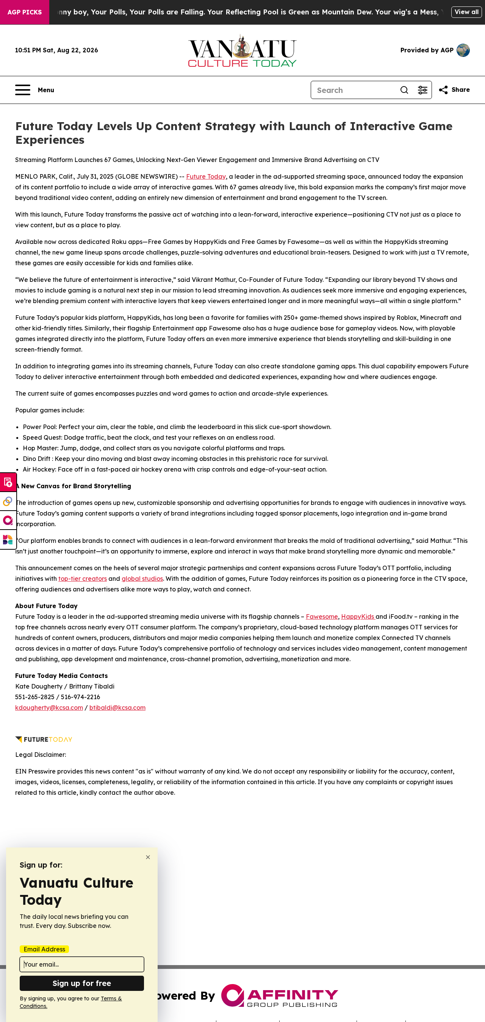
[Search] (404, 90)
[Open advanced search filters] (422, 90)
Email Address (44, 949)
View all (467, 12)
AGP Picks (25, 12)
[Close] (148, 857)
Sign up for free (82, 983)
